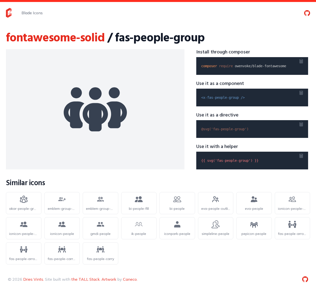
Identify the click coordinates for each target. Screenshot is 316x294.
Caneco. (130, 279)
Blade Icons (32, 12)
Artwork (108, 279)
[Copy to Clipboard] (305, 60)
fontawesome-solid (55, 38)
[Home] (9, 13)
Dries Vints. (33, 279)
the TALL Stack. (85, 279)
